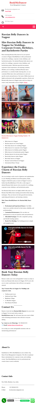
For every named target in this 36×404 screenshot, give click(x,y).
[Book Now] (4, 400)
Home (25, 82)
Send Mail (8, 11)
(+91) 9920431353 (10, 17)
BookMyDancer (18, 2)
